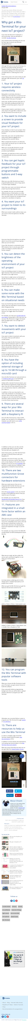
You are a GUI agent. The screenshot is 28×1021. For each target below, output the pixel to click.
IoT (23, 78)
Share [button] (10, 791)
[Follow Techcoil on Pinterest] (16, 901)
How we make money (17, 1002)
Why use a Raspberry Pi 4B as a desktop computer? (16, 888)
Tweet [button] (19, 791)
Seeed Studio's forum (18, 749)
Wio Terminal (6, 920)
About (4, 1002)
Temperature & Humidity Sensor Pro (11, 499)
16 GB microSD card (8, 378)
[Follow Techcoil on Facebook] (11, 901)
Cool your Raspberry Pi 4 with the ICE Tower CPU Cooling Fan (16, 877)
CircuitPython (7, 721)
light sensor (6, 913)
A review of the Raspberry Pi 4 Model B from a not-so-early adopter (16, 866)
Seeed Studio (14, 916)
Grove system (10, 492)
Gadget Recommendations (9, 6)
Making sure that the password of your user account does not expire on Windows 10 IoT (16, 860)
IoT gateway (19, 463)
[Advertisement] (14, 227)
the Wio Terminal (11, 38)
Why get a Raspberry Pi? (15, 842)
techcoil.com (22, 807)
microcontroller (15, 913)
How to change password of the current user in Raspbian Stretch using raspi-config (16, 882)
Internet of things (16, 910)
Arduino (14, 906)
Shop (4, 1007)
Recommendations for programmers (13, 1009)
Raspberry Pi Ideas (8, 1004)
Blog (8, 1002)
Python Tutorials (18, 1004)
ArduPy (24, 720)
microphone (6, 916)
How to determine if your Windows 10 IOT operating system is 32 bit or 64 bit (16, 872)
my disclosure (16, 16)
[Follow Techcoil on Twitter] (14, 901)
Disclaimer (24, 1019)
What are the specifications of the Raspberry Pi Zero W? (16, 854)
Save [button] (19, 795)
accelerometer (6, 906)
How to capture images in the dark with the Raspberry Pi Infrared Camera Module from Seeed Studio (16, 849)
